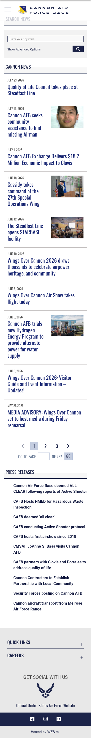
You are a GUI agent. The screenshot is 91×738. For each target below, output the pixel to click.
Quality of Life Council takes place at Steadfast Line (43, 90)
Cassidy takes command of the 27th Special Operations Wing (24, 193)
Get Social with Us (45, 677)
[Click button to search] (78, 49)
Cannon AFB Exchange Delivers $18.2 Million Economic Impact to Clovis (43, 159)
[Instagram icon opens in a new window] (45, 719)
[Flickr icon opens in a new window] (58, 719)
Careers (15, 655)
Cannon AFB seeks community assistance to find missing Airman (25, 124)
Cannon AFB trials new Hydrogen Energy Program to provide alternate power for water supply (25, 339)
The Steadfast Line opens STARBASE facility (25, 232)
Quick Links (18, 642)
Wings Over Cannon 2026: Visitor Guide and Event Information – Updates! (40, 383)
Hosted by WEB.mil (45, 732)
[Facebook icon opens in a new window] (32, 719)
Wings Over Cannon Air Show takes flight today (41, 298)
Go (68, 456)
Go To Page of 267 (40, 457)
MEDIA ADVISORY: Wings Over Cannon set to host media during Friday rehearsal (44, 418)
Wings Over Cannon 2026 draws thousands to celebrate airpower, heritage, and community (39, 266)
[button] (8, 10)
